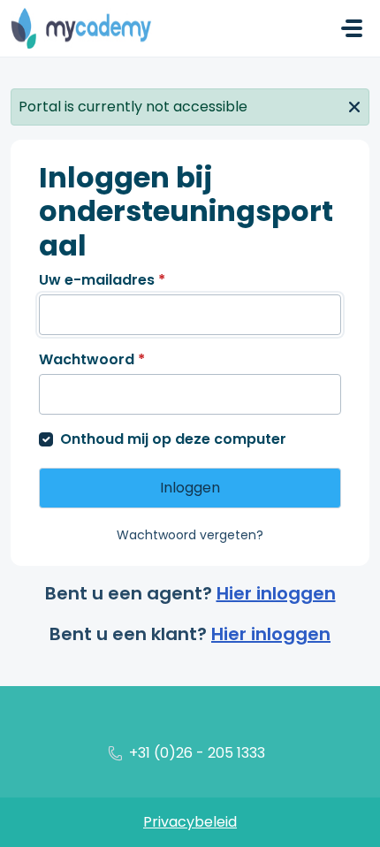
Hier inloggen (276, 593)
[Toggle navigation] (351, 28)
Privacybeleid (190, 822)
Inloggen (190, 487)
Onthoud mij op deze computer (173, 439)
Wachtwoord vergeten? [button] (190, 535)
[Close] (354, 105)
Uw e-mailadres (102, 280)
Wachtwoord (92, 359)
